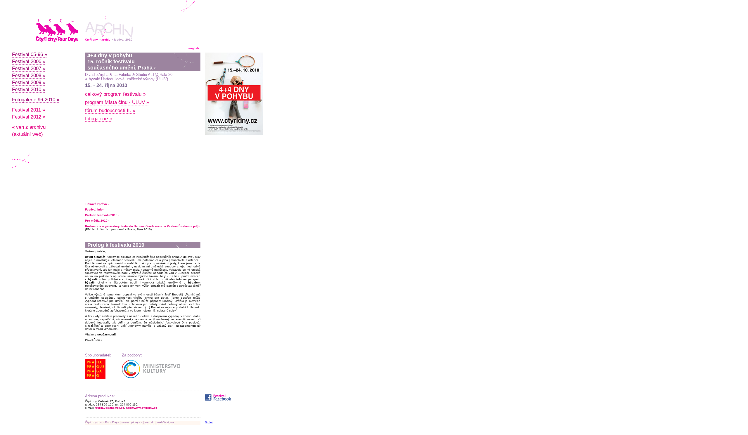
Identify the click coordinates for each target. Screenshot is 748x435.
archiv (105, 39)
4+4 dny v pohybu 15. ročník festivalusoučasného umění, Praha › (121, 62)
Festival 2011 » (28, 110)
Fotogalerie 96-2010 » (35, 99)
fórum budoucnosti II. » (110, 110)
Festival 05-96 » (29, 54)
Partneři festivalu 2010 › (102, 215)
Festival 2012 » (28, 117)
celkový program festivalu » (115, 94)
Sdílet (209, 422)
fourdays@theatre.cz (109, 407)
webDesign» (165, 422)
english (193, 48)
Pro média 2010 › (97, 220)
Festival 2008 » (28, 75)
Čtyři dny (91, 39)
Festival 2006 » (28, 61)
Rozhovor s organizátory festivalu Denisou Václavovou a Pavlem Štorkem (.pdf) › (142, 226)
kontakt (150, 422)
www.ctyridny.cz (132, 422)
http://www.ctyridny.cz (141, 407)
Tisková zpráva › (97, 204)
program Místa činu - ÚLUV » (117, 102)
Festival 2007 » (28, 68)
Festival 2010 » (28, 89)
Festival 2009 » (28, 82)
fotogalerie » (98, 118)
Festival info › (94, 209)
